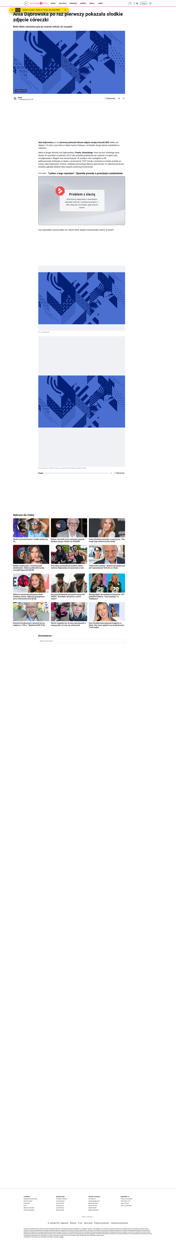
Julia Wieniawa (60, 1201)
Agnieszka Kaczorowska (30, 1199)
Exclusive (62, 3)
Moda (92, 3)
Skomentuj (111, 98)
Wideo (100, 3)
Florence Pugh (60, 1203)
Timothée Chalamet (61, 1199)
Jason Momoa (60, 1208)
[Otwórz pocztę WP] (130, 3)
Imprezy (83, 3)
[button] (135, 3)
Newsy (53, 3)
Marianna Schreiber (29, 1208)
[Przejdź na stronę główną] (26, 5)
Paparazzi (73, 3)
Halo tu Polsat (125, 1203)
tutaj (62, 1237)
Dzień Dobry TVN (125, 1201)
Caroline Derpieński (29, 1210)
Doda (25, 1205)
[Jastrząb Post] (40, 3)
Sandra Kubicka (28, 1201)
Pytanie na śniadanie (126, 1199)
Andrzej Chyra (60, 1205)
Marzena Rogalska (93, 1210)
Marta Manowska (93, 1203)
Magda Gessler (92, 1208)
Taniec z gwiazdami (126, 1205)
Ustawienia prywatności (119, 1223)
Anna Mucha (91, 1199)
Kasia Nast (27, 1203)
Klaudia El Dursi (92, 1205)
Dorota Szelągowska (94, 1201)
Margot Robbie (60, 1210)
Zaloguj (143, 3)
